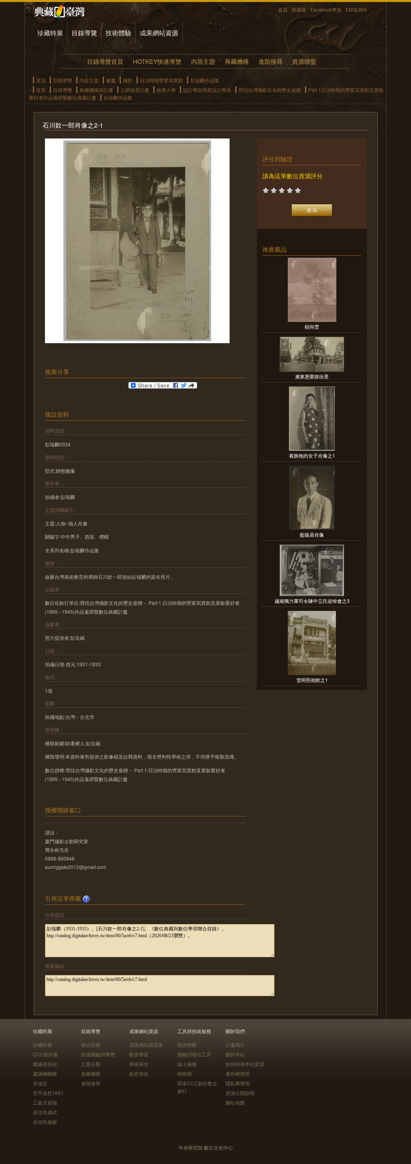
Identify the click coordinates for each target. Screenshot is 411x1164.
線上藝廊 (187, 1063)
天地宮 (40, 1083)
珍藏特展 (50, 32)
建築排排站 (45, 1063)
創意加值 (139, 1073)
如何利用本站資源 (245, 1063)
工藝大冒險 (45, 1102)
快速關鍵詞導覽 (98, 1054)
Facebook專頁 (326, 9)
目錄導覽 (84, 32)
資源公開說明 (240, 1092)
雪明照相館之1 (312, 679)
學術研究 (139, 1063)
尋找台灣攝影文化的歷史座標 (269, 89)
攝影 (127, 80)
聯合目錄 (90, 1044)
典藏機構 (237, 61)
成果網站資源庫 (146, 1044)
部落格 (299, 9)
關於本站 (235, 1054)
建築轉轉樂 (45, 1073)
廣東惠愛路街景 (312, 376)
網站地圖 (235, 1102)
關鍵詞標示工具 (194, 1054)
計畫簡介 (235, 1044)
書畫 (111, 80)
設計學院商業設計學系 (207, 89)
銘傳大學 (166, 89)
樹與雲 (312, 326)
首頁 (283, 9)
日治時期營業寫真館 (161, 80)
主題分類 (90, 1063)
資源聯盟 (304, 61)
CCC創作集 (45, 1054)
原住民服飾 (45, 1121)
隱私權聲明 (238, 1083)
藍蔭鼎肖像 (312, 534)
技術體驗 (118, 32)
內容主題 (203, 61)
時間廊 (184, 1073)
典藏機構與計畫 (96, 89)
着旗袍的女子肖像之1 (312, 455)
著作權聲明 (238, 1073)
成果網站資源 (159, 32)
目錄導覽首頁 (105, 61)
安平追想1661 (48, 1092)
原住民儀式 (45, 1112)
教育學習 (139, 1054)
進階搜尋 (270, 61)
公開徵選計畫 (134, 89)
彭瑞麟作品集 (204, 80)
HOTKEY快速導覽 (157, 61)
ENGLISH (356, 9)
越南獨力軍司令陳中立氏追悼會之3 (312, 600)
